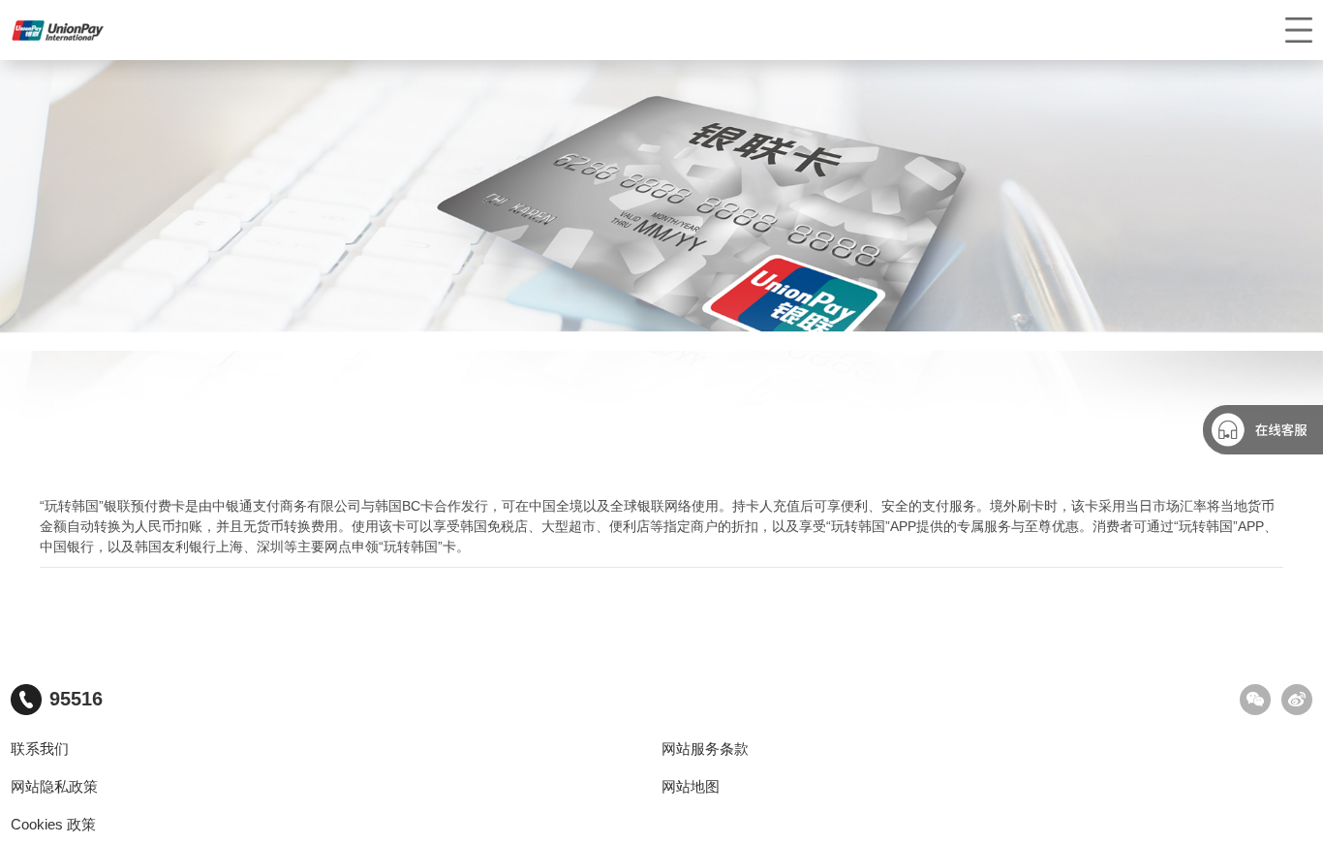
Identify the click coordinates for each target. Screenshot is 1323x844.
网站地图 (691, 787)
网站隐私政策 (54, 787)
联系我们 (40, 749)
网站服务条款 (705, 749)
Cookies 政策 (53, 824)
